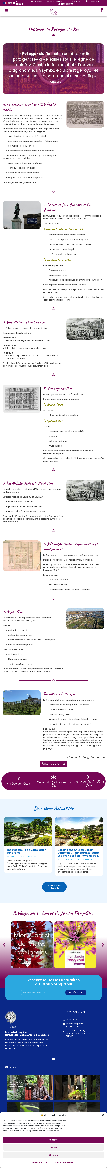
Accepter (53, 1139)
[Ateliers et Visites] (19, 778)
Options (53, 1155)
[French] (5, 2)
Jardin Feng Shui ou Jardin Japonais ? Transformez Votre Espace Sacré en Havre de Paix (78, 853)
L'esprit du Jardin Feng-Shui (88, 783)
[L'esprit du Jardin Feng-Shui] (88, 777)
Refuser (53, 1147)
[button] (102, 1115)
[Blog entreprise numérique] (103, 1048)
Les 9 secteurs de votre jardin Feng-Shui (26, 851)
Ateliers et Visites (18, 783)
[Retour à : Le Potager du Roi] (53, 777)
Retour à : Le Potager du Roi (53, 783)
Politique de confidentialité (62, 1162)
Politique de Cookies (40, 1162)
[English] (10, 2)
